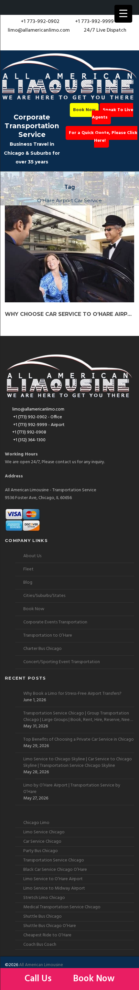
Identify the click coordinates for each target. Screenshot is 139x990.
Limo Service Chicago (44, 832)
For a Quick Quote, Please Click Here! (103, 136)
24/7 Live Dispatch (105, 30)
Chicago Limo (36, 823)
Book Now (84, 110)
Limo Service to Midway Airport (54, 888)
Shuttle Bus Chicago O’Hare (49, 926)
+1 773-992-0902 (39, 21)
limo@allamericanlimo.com (39, 30)
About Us (32, 556)
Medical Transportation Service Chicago (62, 907)
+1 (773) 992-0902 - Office (37, 417)
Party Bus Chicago (40, 851)
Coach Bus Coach (39, 944)
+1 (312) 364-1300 (29, 440)
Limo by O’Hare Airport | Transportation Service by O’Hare (71, 788)
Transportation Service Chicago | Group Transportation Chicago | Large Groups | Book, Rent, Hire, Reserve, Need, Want (78, 716)
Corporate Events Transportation (55, 622)
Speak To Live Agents (112, 113)
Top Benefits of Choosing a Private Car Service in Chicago (78, 739)
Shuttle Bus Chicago (42, 916)
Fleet (28, 569)
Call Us (39, 979)
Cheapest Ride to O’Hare (47, 935)
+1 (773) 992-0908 (29, 432)
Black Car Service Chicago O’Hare (55, 869)
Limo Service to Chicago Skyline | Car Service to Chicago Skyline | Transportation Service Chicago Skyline (77, 762)
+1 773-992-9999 (94, 21)
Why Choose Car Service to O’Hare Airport (69, 314)
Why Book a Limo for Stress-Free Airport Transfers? (72, 694)
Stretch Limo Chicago (44, 897)
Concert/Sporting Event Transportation (61, 662)
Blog (27, 582)
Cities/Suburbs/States (44, 595)
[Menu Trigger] (123, 14)
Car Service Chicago (42, 841)
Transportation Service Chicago (53, 860)
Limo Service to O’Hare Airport (53, 879)
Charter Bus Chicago (42, 648)
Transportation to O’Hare (47, 635)
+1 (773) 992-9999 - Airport (38, 425)
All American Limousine (41, 965)
